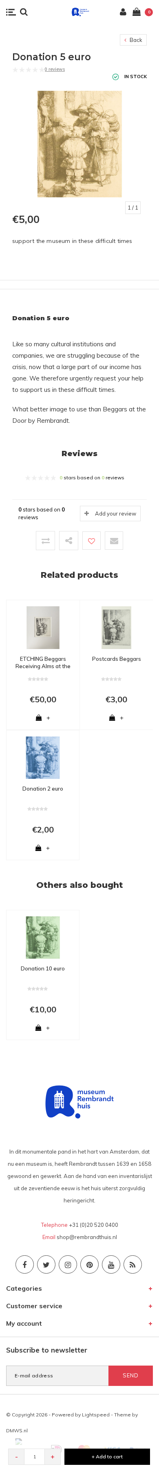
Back (135, 40)
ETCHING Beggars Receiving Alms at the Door (43, 663)
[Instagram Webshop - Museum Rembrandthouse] (68, 1264)
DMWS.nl (17, 1430)
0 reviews (54, 69)
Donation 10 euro (43, 968)
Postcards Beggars (116, 659)
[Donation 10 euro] (43, 937)
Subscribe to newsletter (46, 1350)
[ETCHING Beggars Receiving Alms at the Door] (43, 627)
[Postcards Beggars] (116, 627)
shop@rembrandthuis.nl (87, 1237)
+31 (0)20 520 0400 (93, 1225)
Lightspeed (96, 1415)
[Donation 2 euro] (43, 757)
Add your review (115, 513)
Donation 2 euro (42, 788)
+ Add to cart (107, 1456)
